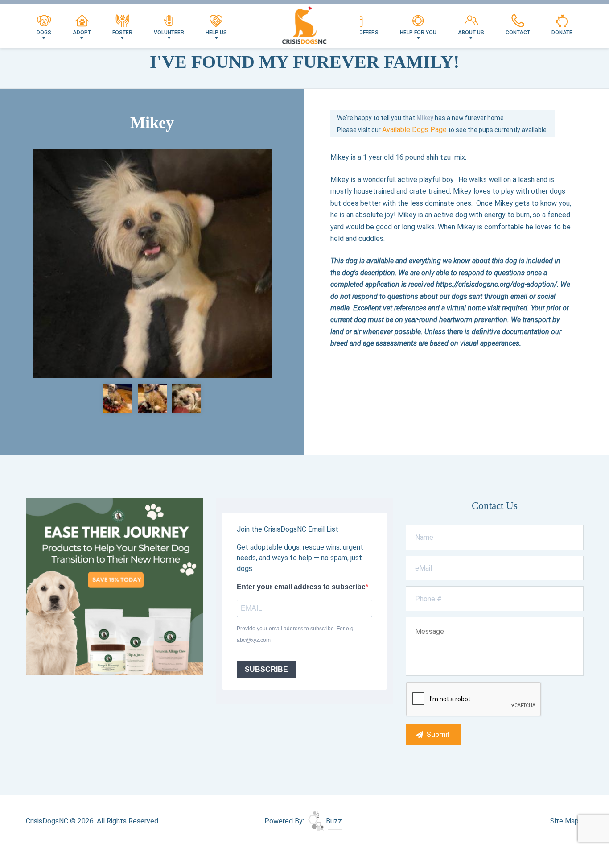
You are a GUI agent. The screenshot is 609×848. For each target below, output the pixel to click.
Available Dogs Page (414, 129)
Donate (561, 32)
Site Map (564, 821)
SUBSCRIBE (266, 669)
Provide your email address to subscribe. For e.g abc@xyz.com (295, 634)
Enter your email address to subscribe (301, 587)
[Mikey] (152, 263)
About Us (471, 32)
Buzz (333, 821)
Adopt (82, 32)
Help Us (216, 32)
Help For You (418, 32)
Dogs (44, 32)
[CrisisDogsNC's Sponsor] (114, 586)
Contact (518, 32)
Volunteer (169, 32)
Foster (122, 32)
